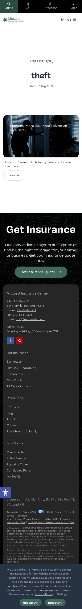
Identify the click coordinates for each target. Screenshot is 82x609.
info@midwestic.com (30, 319)
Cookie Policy (54, 512)
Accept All (30, 602)
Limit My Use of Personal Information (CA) (51, 522)
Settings (62, 594)
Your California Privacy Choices (23, 518)
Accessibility (13, 512)
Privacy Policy (30, 512)
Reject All (55, 602)
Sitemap (22, 515)
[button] (5, 492)
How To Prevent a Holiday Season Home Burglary (37, 163)
